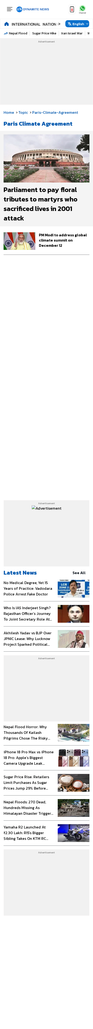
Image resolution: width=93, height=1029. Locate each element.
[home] (6, 23)
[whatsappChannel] (82, 9)
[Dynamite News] (33, 9)
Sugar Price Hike (44, 33)
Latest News (20, 572)
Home (9, 112)
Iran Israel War (72, 33)
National (52, 24)
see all (79, 572)
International (26, 24)
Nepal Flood (18, 33)
